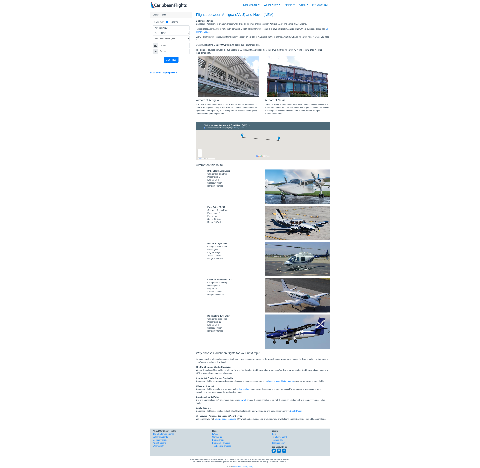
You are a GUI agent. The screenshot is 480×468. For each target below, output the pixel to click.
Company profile (160, 440)
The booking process (221, 446)
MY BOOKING (320, 4)
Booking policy (278, 443)
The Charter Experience (163, 434)
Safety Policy (296, 411)
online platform (243, 389)
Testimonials (277, 440)
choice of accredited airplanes (280, 381)
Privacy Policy (247, 467)
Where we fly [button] (271, 4)
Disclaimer (237, 467)
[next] (329, 186)
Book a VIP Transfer (221, 443)
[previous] (266, 186)
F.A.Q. (215, 434)
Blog (274, 434)
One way (160, 22)
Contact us (217, 437)
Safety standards (160, 437)
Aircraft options (159, 443)
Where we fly (158, 446)
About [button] (302, 4)
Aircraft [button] (289, 4)
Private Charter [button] (249, 4)
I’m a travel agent (279, 437)
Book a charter (218, 440)
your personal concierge (225, 419)
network (242, 400)
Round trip (173, 22)
